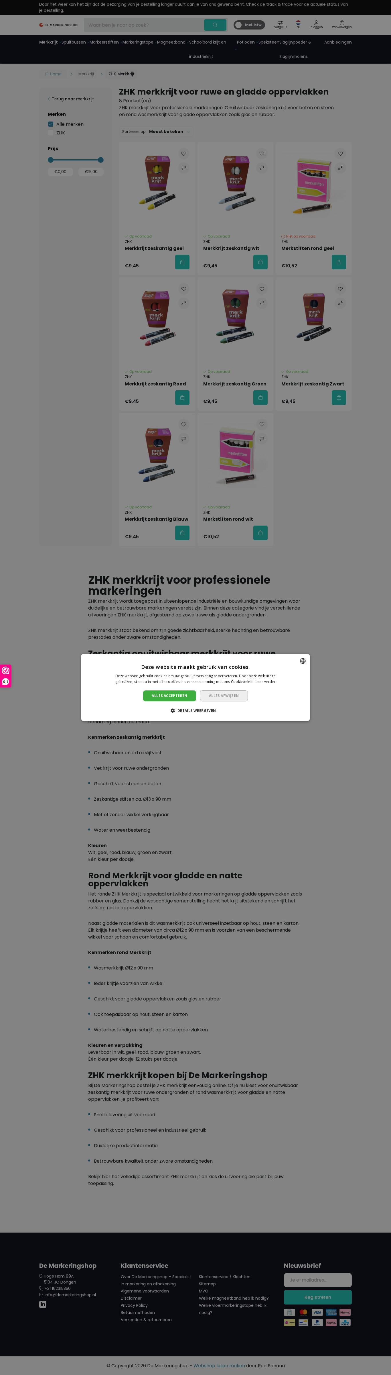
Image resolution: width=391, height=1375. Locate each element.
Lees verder (266, 681)
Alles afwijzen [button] (224, 695)
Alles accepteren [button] (169, 695)
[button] (195, 710)
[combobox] (303, 661)
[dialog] (195, 687)
